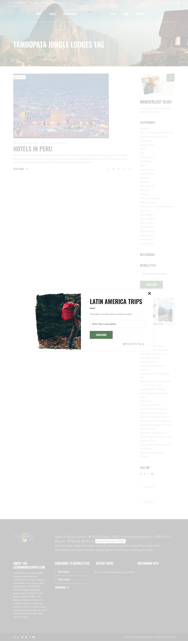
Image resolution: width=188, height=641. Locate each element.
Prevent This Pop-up (135, 344)
